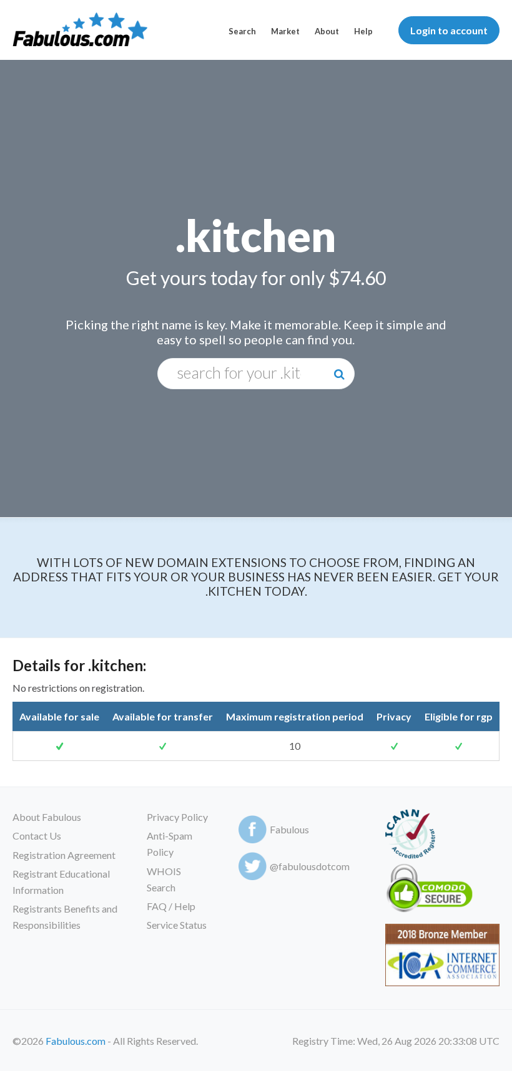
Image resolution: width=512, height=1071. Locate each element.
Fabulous (289, 829)
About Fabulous (46, 817)
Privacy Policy (177, 817)
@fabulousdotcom (310, 866)
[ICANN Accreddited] (410, 836)
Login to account (449, 30)
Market (285, 31)
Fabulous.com (76, 1041)
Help (363, 31)
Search (242, 31)
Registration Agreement (64, 855)
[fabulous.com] (79, 30)
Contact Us (36, 835)
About (327, 31)
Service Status (177, 925)
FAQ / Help (171, 906)
